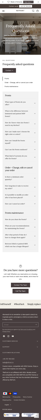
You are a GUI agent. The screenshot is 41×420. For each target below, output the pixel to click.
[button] (3, 11)
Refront (10, 409)
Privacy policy (16, 397)
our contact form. (32, 43)
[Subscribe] (35, 324)
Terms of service (27, 397)
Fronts (7, 78)
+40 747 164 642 (25, 6)
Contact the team (20, 285)
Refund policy (6, 397)
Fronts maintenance (11, 86)
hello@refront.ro (8, 362)
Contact (8, 70)
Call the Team (21, 291)
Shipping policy (7, 400)
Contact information (19, 400)
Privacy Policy (6, 331)
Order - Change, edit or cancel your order (19, 82)
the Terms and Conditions (25, 329)
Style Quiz (27, 2)
